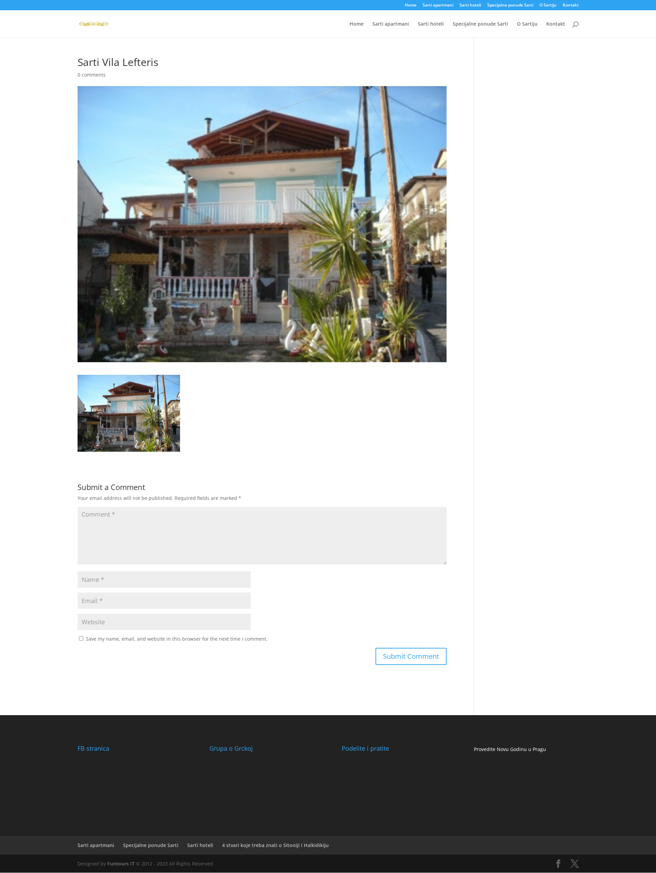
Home (410, 5)
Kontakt (571, 5)
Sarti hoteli (470, 5)
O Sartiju (548, 5)
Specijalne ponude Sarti (510, 5)
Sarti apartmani (438, 5)
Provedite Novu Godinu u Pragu (510, 749)
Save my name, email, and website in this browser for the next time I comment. (177, 639)
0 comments (92, 74)
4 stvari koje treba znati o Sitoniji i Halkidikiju (275, 845)
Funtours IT (121, 863)
